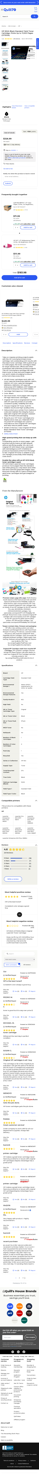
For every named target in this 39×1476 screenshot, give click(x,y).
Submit (8, 183)
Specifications (18, 343)
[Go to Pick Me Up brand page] (29, 1306)
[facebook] (24, 1351)
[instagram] (12, 1351)
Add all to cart (19, 278)
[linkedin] (18, 1351)
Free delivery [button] (7, 330)
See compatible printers (10, 325)
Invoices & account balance (6, 1379)
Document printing (17, 1395)
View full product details (17, 106)
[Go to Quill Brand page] (10, 1306)
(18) (30, 858)
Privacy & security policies (6, 1399)
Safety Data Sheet (11, 434)
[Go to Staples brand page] (19, 1313)
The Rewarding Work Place (10, 1433)
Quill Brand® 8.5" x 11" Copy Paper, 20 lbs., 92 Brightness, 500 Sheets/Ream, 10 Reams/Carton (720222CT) (23, 203)
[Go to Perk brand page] (10, 1313)
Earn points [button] (29, 131)
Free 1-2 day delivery (13, 144)
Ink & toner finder (30, 1371)
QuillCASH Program (17, 1376)
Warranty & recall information (6, 1394)
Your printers (31, 1375)
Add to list (9, 168)
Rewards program (17, 1371)
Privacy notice (22, 1460)
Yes (16, 991)
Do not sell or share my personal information (19, 1466)
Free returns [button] (10, 164)
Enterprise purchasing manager (17, 1401)
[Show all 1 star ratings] (18, 868)
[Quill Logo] (10, 9)
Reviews (27, 343)
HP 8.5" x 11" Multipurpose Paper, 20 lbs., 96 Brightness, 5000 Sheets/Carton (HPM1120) (24, 241)
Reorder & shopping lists (31, 1366)
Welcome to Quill (6, 1427)
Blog (2, 1430)
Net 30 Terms (18, 1383)
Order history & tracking (6, 1366)
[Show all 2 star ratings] (19, 866)
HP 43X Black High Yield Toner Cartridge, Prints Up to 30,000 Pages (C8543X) (13, 314)
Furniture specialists (17, 1407)
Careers (3, 1437)
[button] (38, 2)
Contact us (4, 1403)
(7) (30, 861)
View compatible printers (29, 106)
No (24, 991)
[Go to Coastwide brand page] (19, 1306)
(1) (29, 869)
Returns (3, 1370)
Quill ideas (17, 1416)
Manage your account (5, 1374)
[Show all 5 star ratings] (18, 858)
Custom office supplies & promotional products (18, 1389)
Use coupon (30, 1337)
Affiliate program (19, 1419)
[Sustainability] (5, 480)
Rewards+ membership (18, 1366)
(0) (30, 863)
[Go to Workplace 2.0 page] (24, 1320)
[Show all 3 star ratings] (19, 863)
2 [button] (19, 1278)
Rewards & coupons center (32, 1384)
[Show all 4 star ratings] (19, 860)
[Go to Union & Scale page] (15, 1320)
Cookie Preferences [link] (23, 1463)
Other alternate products (17, 157)
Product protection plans (19, 1412)
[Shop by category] (2, 9)
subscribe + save (19, 1380)
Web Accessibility (7, 1440)
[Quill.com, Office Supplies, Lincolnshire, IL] (7, 1448)
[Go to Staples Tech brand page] (29, 1313)
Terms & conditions (9, 1460)
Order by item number (31, 1379)
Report (33, 991)
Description (7, 343)
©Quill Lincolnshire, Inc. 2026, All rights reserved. (15, 1454)
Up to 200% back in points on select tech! (22, 2)
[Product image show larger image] (19, 544)
